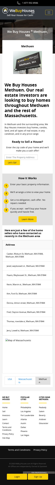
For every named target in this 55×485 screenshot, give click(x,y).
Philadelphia (26, 407)
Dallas (23, 427)
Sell (3, 411)
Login (17, 476)
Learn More (27, 219)
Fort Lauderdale (27, 415)
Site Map (6, 438)
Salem (41, 411)
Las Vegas (25, 435)
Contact (5, 423)
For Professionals (38, 473)
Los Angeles (26, 411)
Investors (6, 415)
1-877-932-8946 (30, 2)
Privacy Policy (8, 434)
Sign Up (38, 476)
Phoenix (24, 431)
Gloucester (43, 423)
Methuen (43, 381)
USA (10, 379)
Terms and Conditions (6, 428)
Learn (4, 419)
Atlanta (24, 419)
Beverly (42, 415)
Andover (42, 419)
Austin (23, 423)
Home (4, 407)
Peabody (42, 407)
